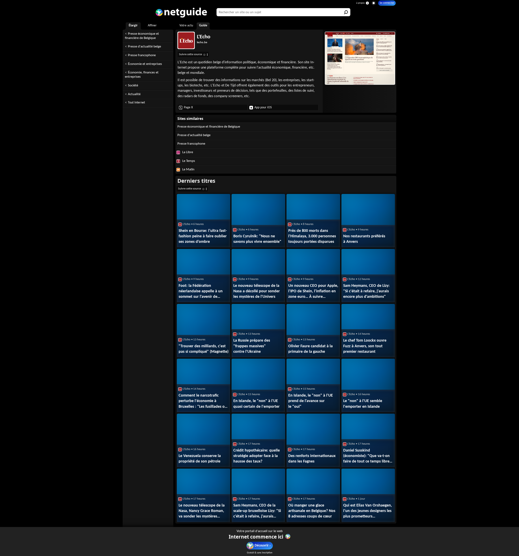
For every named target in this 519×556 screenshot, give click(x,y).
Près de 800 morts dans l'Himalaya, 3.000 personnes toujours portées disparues (312, 236)
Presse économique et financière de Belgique (142, 36)
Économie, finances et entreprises (142, 75)
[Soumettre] (346, 12)
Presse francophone (142, 55)
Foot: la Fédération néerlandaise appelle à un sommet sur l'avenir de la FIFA (201, 292)
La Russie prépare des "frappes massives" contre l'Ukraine (251, 346)
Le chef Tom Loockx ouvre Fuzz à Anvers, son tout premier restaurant (364, 346)
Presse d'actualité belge (144, 46)
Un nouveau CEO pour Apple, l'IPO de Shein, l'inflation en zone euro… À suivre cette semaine (313, 292)
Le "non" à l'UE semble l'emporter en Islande (362, 404)
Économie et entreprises (145, 64)
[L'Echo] (359, 58)
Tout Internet (136, 102)
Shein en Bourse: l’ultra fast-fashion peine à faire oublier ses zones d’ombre (203, 236)
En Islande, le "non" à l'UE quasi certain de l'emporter (256, 404)
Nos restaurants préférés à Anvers (364, 239)
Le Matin (187, 169)
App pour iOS (263, 107)
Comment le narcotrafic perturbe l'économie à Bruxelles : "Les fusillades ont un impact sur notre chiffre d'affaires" (203, 401)
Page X (188, 107)
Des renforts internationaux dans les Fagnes (312, 459)
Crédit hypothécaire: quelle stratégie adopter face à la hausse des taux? (256, 456)
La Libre (187, 152)
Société (133, 85)
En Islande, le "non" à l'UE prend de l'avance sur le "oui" (310, 401)
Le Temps (188, 161)
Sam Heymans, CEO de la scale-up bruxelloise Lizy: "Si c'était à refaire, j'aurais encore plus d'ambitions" (257, 511)
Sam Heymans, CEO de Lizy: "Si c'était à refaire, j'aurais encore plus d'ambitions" (366, 291)
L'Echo (203, 37)
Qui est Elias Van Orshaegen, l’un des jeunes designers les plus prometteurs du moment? (367, 511)
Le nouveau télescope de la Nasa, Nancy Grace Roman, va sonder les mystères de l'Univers (202, 511)
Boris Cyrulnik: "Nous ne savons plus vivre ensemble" (257, 239)
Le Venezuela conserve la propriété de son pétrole (200, 459)
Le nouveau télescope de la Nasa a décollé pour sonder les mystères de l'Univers (256, 291)
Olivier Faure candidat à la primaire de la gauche (310, 349)
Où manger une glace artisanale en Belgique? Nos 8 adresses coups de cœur (311, 510)
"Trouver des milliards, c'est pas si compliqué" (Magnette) (203, 349)
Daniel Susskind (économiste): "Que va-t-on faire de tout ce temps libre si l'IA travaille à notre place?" (368, 456)
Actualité (134, 94)
